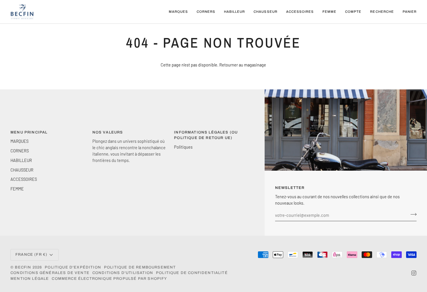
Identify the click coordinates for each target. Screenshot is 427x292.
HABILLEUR (21, 160)
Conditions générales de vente (49, 273)
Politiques (183, 146)
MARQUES (19, 141)
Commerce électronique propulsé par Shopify (109, 279)
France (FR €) (31, 255)
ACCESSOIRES (23, 179)
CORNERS (19, 150)
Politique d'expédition (73, 267)
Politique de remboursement (140, 267)
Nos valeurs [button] (107, 132)
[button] (178, 12)
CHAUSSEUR (21, 169)
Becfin (23, 267)
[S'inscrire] (412, 214)
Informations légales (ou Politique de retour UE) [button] (206, 135)
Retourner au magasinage (242, 64)
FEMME (17, 188)
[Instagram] (414, 273)
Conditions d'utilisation (122, 273)
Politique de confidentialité (192, 273)
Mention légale (29, 279)
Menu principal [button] (28, 132)
